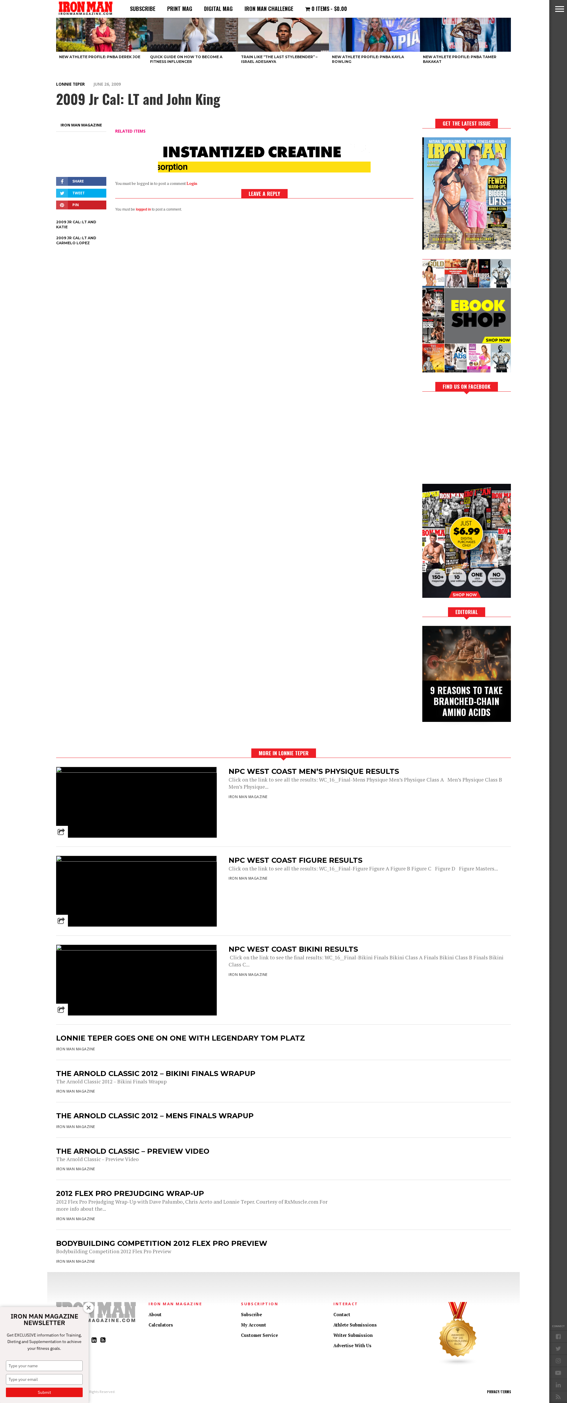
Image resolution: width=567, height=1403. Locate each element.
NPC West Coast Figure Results (295, 860)
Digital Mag (218, 8)
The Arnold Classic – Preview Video (132, 1151)
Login (192, 183)
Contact (341, 1314)
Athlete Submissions (355, 1325)
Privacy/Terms (499, 1391)
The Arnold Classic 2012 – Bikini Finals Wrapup (155, 1073)
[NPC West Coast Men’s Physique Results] (136, 771)
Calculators (161, 1325)
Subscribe (142, 8)
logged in (143, 209)
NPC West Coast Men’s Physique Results (314, 771)
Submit (44, 1392)
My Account (253, 1325)
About (155, 1314)
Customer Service (259, 1335)
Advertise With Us (352, 1345)
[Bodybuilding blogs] (458, 1364)
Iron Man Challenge (269, 8)
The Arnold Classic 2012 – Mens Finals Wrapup (155, 1115)
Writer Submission (353, 1335)
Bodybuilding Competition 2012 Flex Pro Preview (161, 1243)
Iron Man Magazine (81, 125)
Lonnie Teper (70, 84)
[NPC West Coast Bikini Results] (136, 948)
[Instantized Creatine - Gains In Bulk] (264, 170)
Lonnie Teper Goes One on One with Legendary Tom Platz (180, 1038)
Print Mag (179, 8)
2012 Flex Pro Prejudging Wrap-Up (130, 1193)
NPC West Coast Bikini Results (293, 949)
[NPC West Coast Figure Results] (136, 859)
